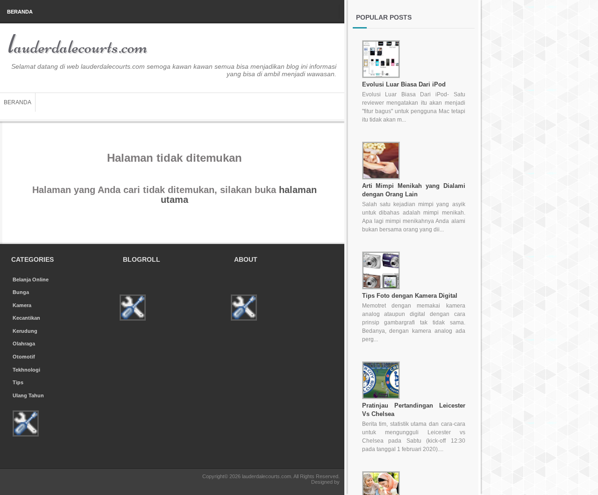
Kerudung (25, 331)
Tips (18, 382)
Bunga (21, 292)
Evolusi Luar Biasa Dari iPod (404, 84)
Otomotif (24, 356)
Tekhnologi (26, 370)
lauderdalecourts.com (77, 47)
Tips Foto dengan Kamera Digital (409, 295)
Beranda (20, 11)
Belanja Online (31, 279)
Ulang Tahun (28, 395)
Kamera (22, 305)
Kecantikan (26, 318)
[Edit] (27, 435)
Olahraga (24, 343)
